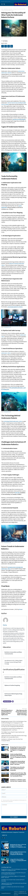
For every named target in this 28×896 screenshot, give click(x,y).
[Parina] (2, 41)
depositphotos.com (7, 172)
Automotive (10, 9)
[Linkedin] (5, 838)
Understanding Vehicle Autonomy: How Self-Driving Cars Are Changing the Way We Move (18, 853)
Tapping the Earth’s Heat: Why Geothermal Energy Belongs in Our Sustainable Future (18, 774)
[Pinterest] (8, 46)
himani (20, 609)
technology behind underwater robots (12, 421)
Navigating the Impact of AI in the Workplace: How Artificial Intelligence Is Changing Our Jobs (18, 846)
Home (2, 9)
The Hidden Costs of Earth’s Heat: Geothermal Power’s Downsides (17, 769)
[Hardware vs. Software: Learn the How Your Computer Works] (5, 780)
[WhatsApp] (11, 46)
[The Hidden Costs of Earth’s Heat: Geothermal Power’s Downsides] (5, 768)
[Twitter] (5, 46)
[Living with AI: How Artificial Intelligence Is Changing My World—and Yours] (5, 763)
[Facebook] (2, 46)
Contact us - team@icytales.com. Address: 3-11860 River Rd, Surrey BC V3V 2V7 (20, 893)
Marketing (6, 9)
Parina (5, 41)
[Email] (13, 701)
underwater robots (6, 353)
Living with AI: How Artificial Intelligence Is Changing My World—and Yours (17, 763)
